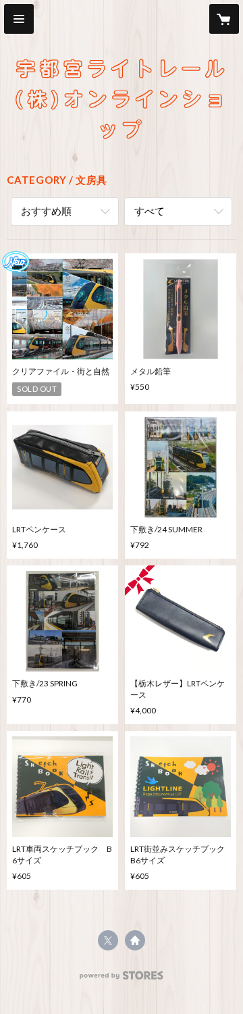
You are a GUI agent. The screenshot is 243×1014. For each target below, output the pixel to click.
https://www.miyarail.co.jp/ (135, 940)
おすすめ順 (46, 211)
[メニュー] (19, 19)
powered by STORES (121, 979)
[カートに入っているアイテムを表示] (224, 19)
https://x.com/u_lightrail (108, 940)
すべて (149, 211)
